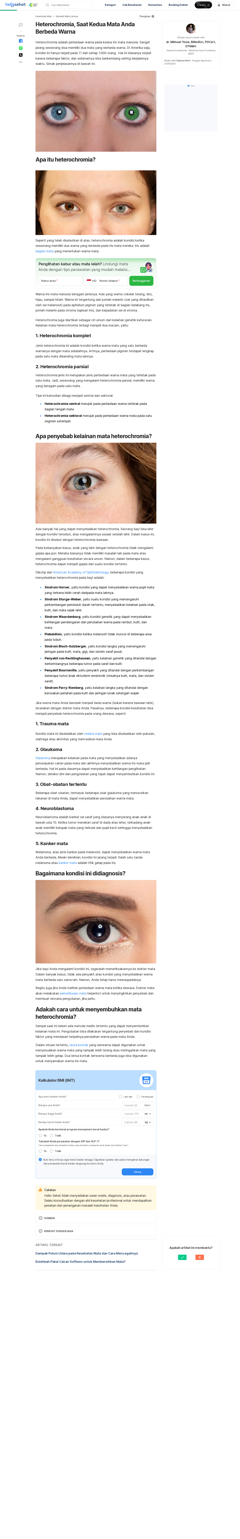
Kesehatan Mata (43, 16)
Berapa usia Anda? (49, 1105)
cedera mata (93, 733)
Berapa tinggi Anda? (50, 1113)
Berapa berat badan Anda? (54, 1122)
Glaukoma (42, 758)
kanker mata (68, 863)
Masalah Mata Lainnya (67, 16)
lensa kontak (79, 1045)
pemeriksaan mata (73, 993)
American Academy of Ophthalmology (80, 572)
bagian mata (44, 251)
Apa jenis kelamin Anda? (52, 1096)
